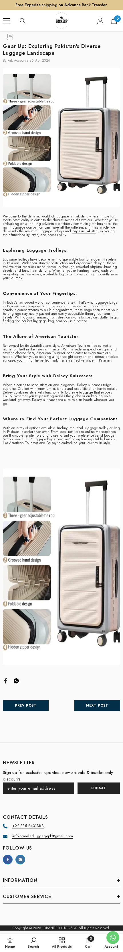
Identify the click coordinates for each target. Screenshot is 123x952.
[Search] (22, 20)
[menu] (6, 20)
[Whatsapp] (16, 680)
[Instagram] (20, 859)
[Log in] (100, 21)
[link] (33, 942)
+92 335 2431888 (28, 825)
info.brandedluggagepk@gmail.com (42, 836)
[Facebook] (5, 680)
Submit (98, 788)
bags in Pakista (84, 231)
